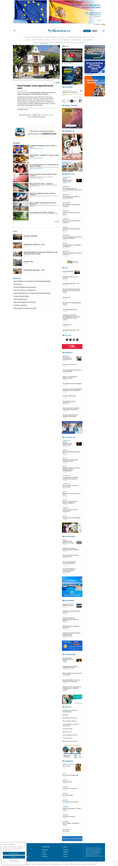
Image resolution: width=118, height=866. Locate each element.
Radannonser (78, 37)
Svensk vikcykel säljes (21, 296)
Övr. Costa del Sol (81, 42)
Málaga (56, 42)
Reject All (14, 857)
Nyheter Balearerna (76, 864)
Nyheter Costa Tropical (50, 864)
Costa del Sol (46, 39)
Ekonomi (34, 39)
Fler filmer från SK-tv (68, 63)
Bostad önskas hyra (20, 299)
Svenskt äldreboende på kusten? (25, 287)
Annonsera (44, 856)
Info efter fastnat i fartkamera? (25, 290)
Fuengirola (51, 42)
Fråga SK (63, 37)
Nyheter (26, 37)
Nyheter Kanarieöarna (88, 864)
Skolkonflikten (89, 39)
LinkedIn (65, 854)
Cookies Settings (14, 860)
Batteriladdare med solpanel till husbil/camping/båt (32, 281)
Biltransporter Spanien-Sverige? (25, 308)
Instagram (65, 850)
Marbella (61, 42)
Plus (88, 37)
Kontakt (44, 852)
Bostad (54, 37)
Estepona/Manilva (44, 42)
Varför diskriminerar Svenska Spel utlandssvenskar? (32, 293)
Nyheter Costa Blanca (64, 864)
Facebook (65, 852)
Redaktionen (45, 850)
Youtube (65, 856)
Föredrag (44, 854)
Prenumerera (87, 30)
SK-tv (58, 37)
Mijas (65, 42)
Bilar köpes (18, 284)
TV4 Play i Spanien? (20, 305)
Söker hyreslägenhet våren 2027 (25, 302)
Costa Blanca (61, 39)
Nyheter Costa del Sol (37, 864)
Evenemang (70, 37)
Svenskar (48, 37)
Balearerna (66, 39)
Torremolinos (73, 42)
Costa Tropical (53, 39)
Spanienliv (41, 37)
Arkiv (84, 37)
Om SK (92, 37)
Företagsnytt (40, 39)
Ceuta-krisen (34, 37)
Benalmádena (36, 42)
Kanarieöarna (73, 39)
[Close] (24, 844)
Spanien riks (28, 39)
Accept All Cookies (14, 853)
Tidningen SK (69, 131)
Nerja (68, 42)
